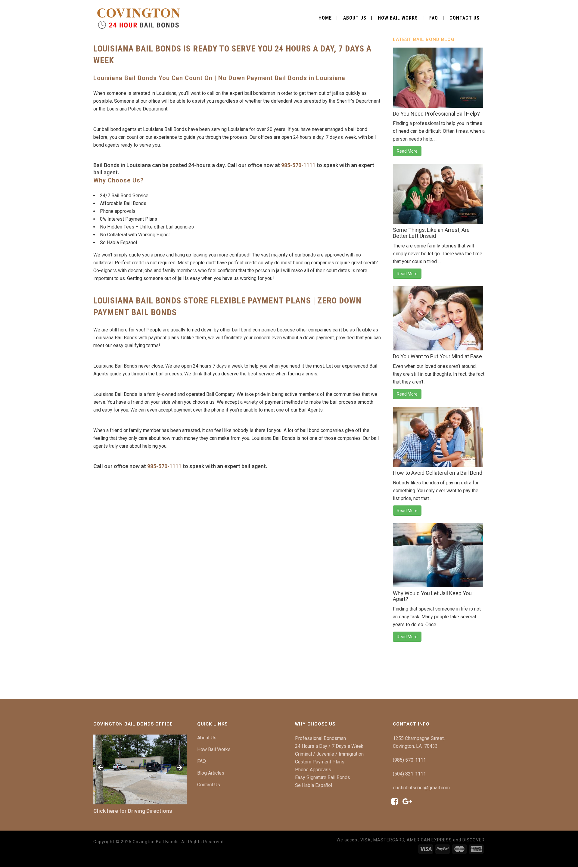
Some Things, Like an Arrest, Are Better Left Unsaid (431, 233)
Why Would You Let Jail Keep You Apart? (432, 596)
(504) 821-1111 (409, 774)
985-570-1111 (298, 165)
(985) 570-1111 (409, 760)
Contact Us (208, 785)
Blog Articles (210, 773)
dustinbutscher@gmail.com (421, 788)
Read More (407, 151)
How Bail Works (214, 749)
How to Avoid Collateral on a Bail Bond (437, 473)
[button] (100, 767)
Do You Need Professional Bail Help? (436, 113)
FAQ (201, 761)
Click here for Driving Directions (132, 811)
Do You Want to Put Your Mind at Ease (437, 356)
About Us (206, 738)
